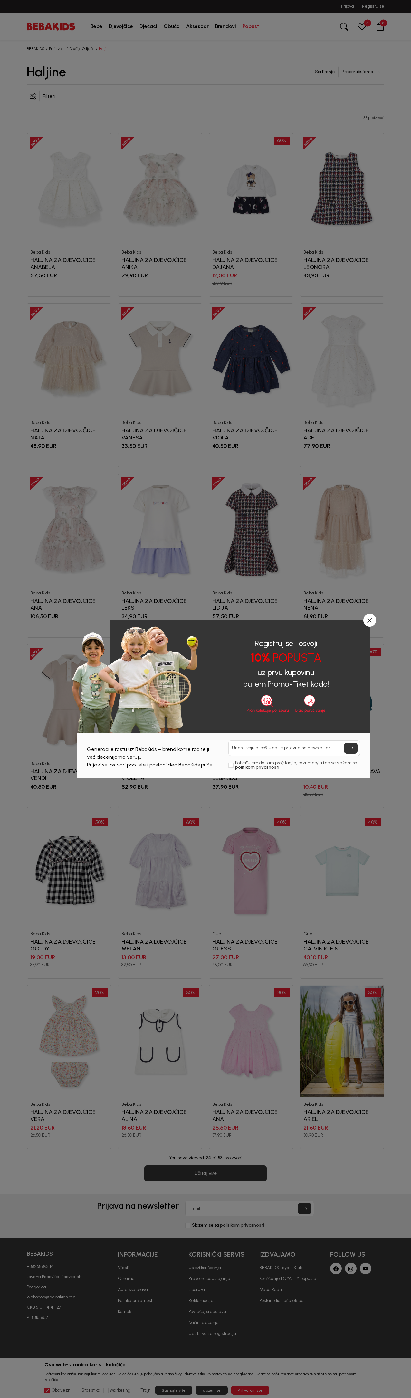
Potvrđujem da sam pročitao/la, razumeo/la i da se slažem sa (296, 765)
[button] (369, 620)
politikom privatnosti (257, 767)
